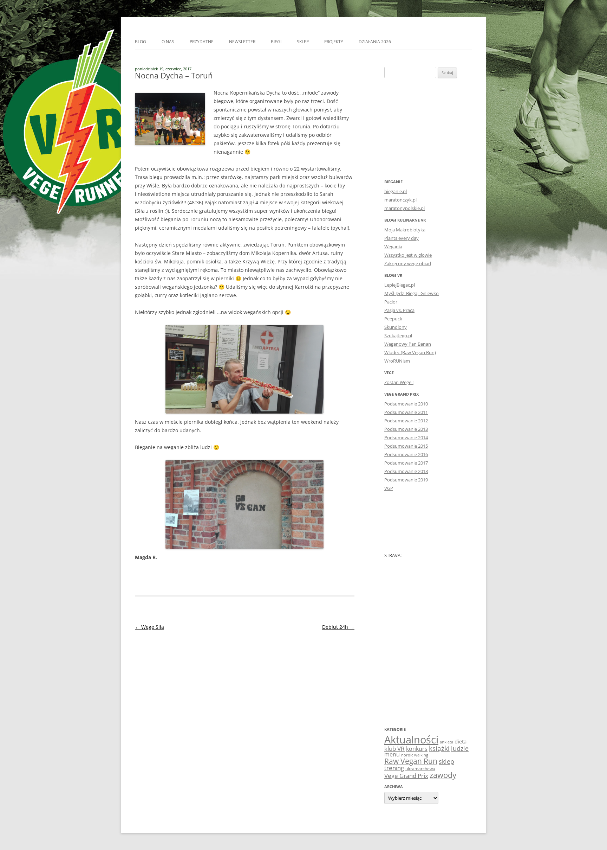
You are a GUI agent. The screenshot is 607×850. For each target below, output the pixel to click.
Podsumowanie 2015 (406, 446)
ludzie (460, 748)
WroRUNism (397, 361)
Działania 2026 (375, 42)
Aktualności (411, 740)
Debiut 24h (338, 627)
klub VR (394, 748)
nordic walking (414, 755)
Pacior (390, 302)
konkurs (416, 749)
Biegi (276, 42)
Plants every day (401, 238)
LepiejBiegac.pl (399, 285)
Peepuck (393, 318)
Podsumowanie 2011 (406, 412)
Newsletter (242, 42)
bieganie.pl (395, 191)
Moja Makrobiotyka (404, 229)
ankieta (446, 742)
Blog (140, 42)
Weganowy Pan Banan (407, 344)
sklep (446, 761)
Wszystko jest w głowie (408, 255)
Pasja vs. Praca (399, 310)
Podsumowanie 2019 (406, 480)
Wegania (393, 246)
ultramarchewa (420, 769)
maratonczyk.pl (400, 200)
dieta (460, 741)
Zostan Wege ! (398, 382)
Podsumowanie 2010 (406, 404)
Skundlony (395, 327)
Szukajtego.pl (398, 335)
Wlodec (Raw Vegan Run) (410, 352)
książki (439, 748)
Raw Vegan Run (410, 761)
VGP (388, 488)
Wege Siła (149, 627)
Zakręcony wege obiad (407, 263)
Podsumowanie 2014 (406, 437)
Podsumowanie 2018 (406, 471)
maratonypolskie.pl (404, 208)
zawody (443, 774)
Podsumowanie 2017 (406, 463)
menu (392, 754)
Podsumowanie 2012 (406, 420)
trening (394, 767)
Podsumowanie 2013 (406, 429)
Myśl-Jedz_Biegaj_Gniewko (411, 293)
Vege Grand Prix (406, 776)
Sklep (303, 42)
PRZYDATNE (202, 42)
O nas (168, 42)
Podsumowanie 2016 (406, 454)
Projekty (333, 42)
